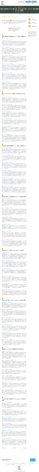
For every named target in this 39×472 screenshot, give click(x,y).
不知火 (32, 36)
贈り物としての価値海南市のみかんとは (14, 30)
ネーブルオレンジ (35, 35)
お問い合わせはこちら (28, 1)
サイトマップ (29, 464)
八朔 (28, 36)
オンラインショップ (34, 1)
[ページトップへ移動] (36, 460)
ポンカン (30, 36)
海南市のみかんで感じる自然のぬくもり (14, 29)
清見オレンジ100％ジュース (30, 35)
